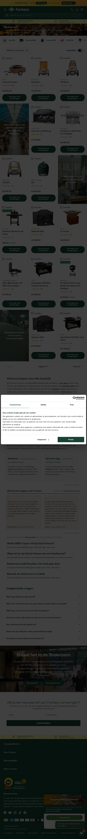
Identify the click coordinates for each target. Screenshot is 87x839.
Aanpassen (41, 439)
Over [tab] (72, 405)
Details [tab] (43, 405)
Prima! (71, 439)
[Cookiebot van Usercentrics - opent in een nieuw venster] (74, 398)
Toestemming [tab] (15, 405)
